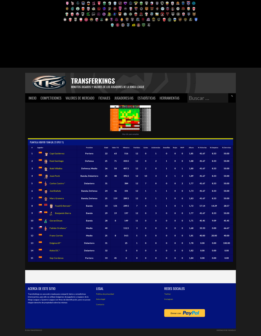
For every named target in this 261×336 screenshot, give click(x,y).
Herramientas (169, 97)
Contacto (100, 304)
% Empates (214, 148)
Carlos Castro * (57, 183)
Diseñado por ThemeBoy (226, 330)
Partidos (136, 148)
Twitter (167, 294)
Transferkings (93, 80)
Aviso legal (100, 299)
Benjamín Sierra (63, 213)
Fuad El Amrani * (63, 205)
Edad (106, 148)
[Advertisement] (130, 49)
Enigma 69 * (55, 243)
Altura (191, 148)
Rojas (175, 148)
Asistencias (155, 148)
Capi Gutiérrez (57, 153)
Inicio (32, 97)
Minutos (126, 148)
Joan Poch (55, 176)
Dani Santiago (57, 161)
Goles (145, 148)
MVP (182, 148)
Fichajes (104, 97)
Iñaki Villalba (56, 168)
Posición (89, 148)
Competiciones (51, 97)
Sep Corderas (56, 258)
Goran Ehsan (56, 220)
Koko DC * (55, 250)
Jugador (40, 148)
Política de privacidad (105, 294)
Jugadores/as (123, 97)
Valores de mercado (80, 97)
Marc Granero (57, 198)
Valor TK (115, 148)
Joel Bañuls (55, 190)
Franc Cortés (56, 235)
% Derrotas (226, 148)
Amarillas (166, 148)
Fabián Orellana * (58, 228)
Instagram (168, 299)
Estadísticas (147, 97)
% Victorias (202, 148)
